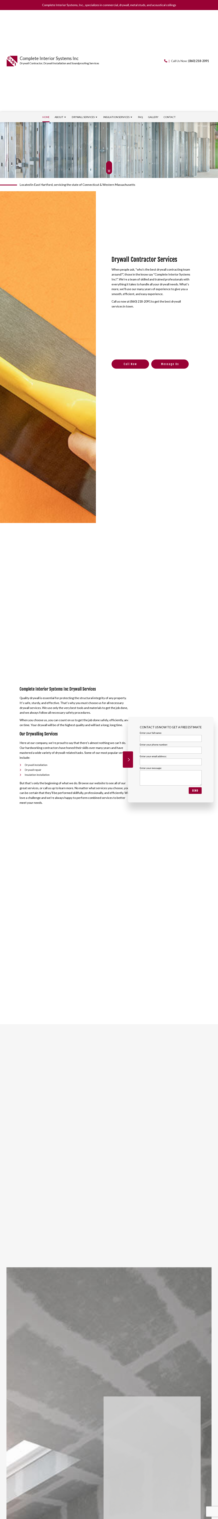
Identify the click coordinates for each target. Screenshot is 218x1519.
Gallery (153, 117)
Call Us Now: (189, 61)
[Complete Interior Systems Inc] (11, 60)
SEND (195, 790)
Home (46, 117)
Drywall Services (83, 117)
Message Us (170, 364)
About (59, 117)
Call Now (130, 364)
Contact (170, 117)
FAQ (140, 117)
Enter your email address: (153, 756)
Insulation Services (116, 117)
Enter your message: (151, 768)
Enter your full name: (151, 732)
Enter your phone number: (154, 744)
